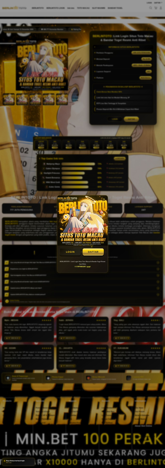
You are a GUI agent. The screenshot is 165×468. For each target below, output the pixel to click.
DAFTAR (93, 252)
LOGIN (70, 252)
